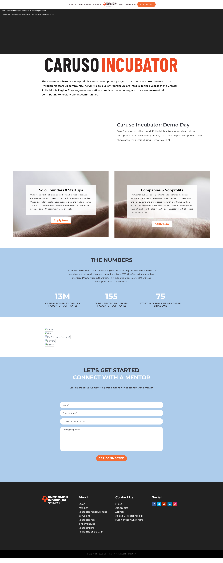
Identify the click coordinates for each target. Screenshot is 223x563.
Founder (83, 508)
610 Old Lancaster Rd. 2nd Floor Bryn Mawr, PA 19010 (129, 518)
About (70, 4)
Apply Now (61, 220)
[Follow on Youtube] (164, 504)
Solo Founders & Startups (61, 190)
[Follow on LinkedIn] (170, 504)
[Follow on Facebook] (154, 504)
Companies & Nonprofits (162, 190)
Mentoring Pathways (88, 4)
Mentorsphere (125, 4)
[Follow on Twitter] (159, 504)
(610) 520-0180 (121, 508)
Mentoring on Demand (91, 532)
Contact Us (146, 4)
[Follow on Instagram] (175, 504)
